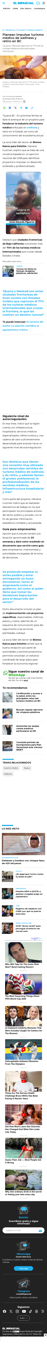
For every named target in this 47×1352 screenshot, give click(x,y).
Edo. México (25, 8)
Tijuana (21, 30)
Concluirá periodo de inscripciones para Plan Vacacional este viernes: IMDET (29, 746)
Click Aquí (23, 1269)
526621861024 (23, 1257)
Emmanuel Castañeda (14, 96)
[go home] (23, 1328)
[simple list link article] (23, 845)
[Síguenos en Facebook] (4, 1311)
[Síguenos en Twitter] (11, 1311)
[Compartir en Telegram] (21, 107)
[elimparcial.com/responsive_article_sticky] (45, 1335)
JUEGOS (6, 8)
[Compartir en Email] (26, 107)
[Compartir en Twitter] (15, 107)
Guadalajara (39, 8)
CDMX (15, 8)
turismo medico (34, 30)
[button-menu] (3, 3)
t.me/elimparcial (23, 1294)
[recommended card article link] (8, 271)
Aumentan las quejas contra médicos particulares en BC (27, 728)
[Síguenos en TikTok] (30, 1311)
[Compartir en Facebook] (10, 107)
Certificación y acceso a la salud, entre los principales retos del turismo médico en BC (29, 697)
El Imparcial (9, 30)
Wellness (8, 774)
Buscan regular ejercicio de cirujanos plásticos (29, 711)
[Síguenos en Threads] (36, 1311)
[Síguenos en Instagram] (17, 1311)
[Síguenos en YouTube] (24, 1311)
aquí (26, 680)
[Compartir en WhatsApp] (4, 107)
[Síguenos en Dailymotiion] (42, 1311)
